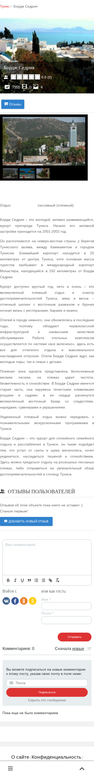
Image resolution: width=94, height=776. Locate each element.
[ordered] (36, 580)
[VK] (6, 601)
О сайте (20, 757)
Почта (47, 613)
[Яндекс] (32, 601)
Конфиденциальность (56, 757)
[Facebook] (15, 601)
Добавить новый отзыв (28, 521)
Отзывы (15, 104)
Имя (46, 599)
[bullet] (43, 580)
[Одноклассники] (24, 601)
